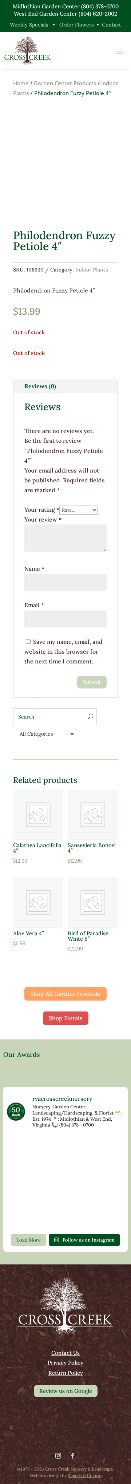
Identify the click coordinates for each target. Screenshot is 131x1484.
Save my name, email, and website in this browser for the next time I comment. (63, 651)
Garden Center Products (65, 83)
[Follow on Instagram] (58, 1455)
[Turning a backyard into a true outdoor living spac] (105, 1217)
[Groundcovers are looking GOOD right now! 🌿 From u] (65, 1147)
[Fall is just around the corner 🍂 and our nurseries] (25, 1170)
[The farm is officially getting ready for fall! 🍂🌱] (25, 1147)
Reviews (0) (40, 386)
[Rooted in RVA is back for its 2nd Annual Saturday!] (105, 1170)
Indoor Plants (91, 269)
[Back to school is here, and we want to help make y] (25, 1217)
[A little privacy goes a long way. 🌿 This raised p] (65, 1170)
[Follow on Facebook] (73, 1455)
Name (34, 568)
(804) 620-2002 (98, 13)
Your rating (41, 509)
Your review (42, 519)
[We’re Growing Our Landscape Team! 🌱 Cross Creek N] (25, 1194)
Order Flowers (76, 24)
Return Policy (65, 1372)
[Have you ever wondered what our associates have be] (65, 1194)
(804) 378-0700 (100, 6)
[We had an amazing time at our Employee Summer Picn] (65, 1217)
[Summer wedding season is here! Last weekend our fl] (105, 1194)
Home (21, 83)
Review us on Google (65, 1390)
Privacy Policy (65, 1362)
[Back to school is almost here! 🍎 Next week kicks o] (105, 1147)
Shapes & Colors (84, 1475)
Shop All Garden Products (65, 993)
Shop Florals (66, 1018)
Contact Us (65, 1352)
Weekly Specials (29, 24)
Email (34, 605)
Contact (111, 24)
